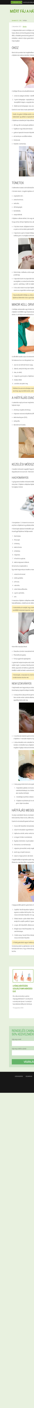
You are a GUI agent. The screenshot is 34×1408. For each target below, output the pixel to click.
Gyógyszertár (19, 1076)
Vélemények (29, 1076)
